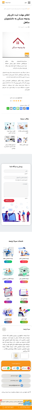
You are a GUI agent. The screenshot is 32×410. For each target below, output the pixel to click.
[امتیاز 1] (20, 101)
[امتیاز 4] (14, 101)
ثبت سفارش (24, 261)
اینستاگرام (24, 368)
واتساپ (4, 368)
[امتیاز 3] (16, 101)
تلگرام (14, 368)
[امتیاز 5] (12, 101)
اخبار (28, 9)
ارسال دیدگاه (9, 201)
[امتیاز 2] (18, 101)
